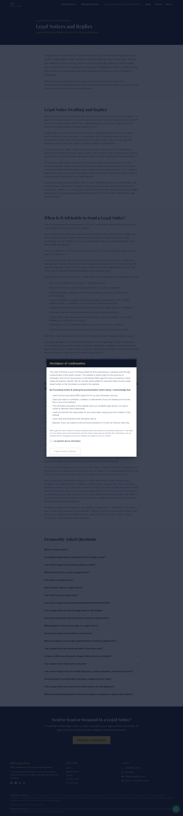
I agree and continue (65, 451)
